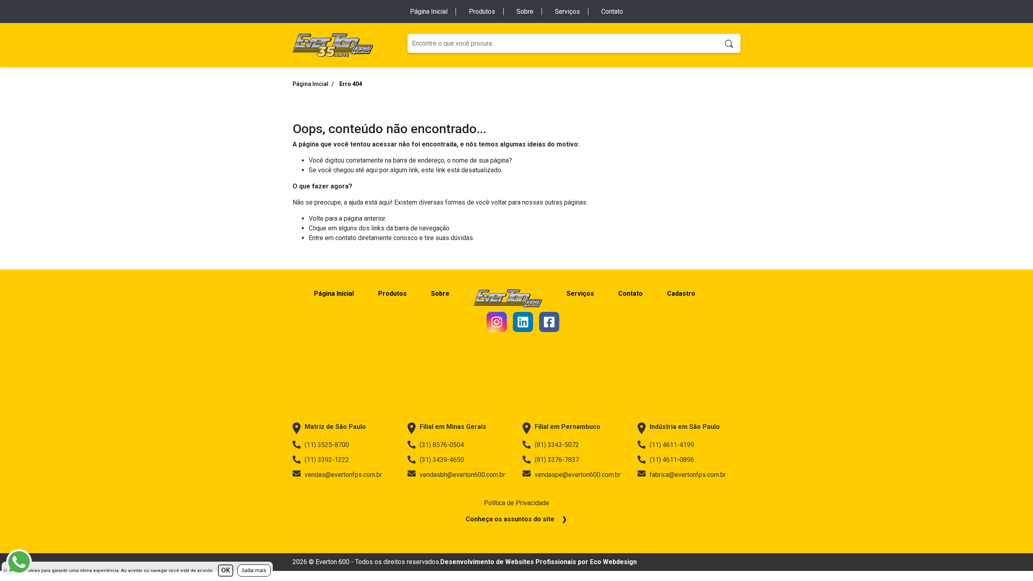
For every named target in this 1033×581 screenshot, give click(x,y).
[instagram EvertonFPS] (497, 322)
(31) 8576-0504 (442, 445)
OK (225, 570)
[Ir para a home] (333, 44)
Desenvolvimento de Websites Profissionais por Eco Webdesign (538, 562)
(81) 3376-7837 (557, 460)
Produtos (482, 11)
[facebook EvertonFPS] (549, 322)
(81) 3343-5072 (557, 445)
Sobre (524, 11)
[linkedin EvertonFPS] (523, 322)
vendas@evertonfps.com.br (343, 475)
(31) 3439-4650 (442, 460)
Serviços (567, 11)
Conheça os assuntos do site (510, 519)
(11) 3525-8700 (327, 445)
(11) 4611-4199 (672, 445)
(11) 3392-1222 (327, 460)
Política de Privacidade (516, 503)
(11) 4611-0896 (672, 460)
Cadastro (681, 293)
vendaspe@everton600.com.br (578, 475)
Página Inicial (428, 11)
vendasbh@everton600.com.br (462, 475)
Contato (612, 11)
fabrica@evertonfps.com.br (688, 475)
